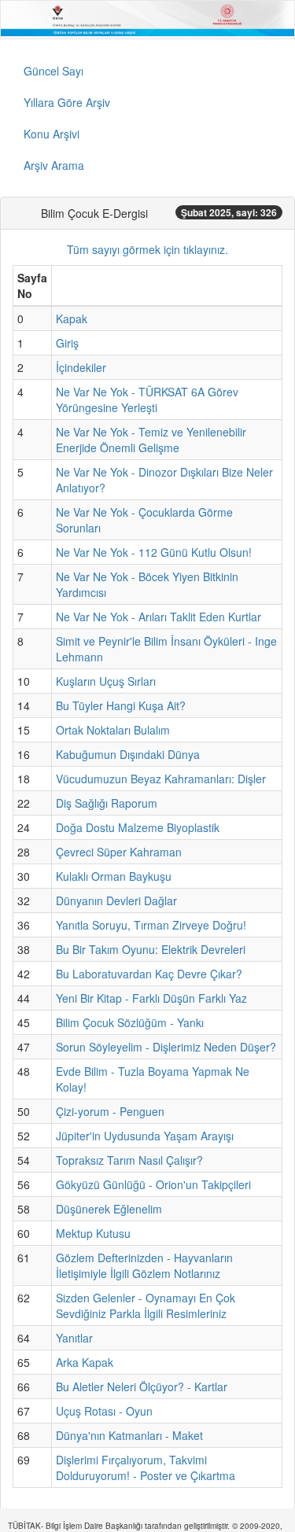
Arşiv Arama (54, 165)
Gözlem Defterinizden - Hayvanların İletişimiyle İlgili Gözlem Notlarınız (144, 1265)
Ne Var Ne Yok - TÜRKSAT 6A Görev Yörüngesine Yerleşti (147, 399)
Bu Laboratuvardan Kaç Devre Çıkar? (149, 973)
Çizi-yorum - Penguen (110, 1111)
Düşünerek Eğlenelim (109, 1209)
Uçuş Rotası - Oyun (104, 1411)
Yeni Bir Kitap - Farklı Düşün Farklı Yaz (151, 998)
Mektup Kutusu (93, 1233)
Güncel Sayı (53, 71)
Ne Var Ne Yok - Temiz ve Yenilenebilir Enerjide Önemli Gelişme (151, 439)
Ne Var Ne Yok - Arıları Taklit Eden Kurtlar (158, 616)
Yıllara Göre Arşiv (67, 102)
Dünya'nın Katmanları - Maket (129, 1435)
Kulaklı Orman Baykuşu (113, 876)
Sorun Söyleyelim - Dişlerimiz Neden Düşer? (166, 1047)
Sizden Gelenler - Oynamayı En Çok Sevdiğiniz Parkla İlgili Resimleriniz (145, 1305)
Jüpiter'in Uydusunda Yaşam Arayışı (145, 1135)
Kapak (71, 318)
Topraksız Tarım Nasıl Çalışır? (129, 1160)
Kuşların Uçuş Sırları (106, 681)
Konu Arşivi (51, 134)
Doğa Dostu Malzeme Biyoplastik (137, 827)
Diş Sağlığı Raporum (106, 803)
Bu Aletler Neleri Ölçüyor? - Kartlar (141, 1386)
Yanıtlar (74, 1338)
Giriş (67, 343)
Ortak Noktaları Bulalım (113, 730)
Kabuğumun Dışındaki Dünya (128, 754)
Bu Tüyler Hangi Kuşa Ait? (121, 705)
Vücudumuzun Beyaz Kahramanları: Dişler (161, 778)
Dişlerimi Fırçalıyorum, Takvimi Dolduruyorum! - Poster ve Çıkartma (145, 1467)
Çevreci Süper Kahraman (119, 852)
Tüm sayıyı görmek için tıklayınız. (147, 249)
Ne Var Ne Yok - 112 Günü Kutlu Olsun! (154, 552)
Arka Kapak (84, 1362)
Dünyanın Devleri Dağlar (116, 900)
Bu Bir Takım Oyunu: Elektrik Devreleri (150, 949)
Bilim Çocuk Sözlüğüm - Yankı (130, 1022)
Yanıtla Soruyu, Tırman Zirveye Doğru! (151, 925)
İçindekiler (81, 367)
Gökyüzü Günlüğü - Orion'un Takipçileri (153, 1184)
